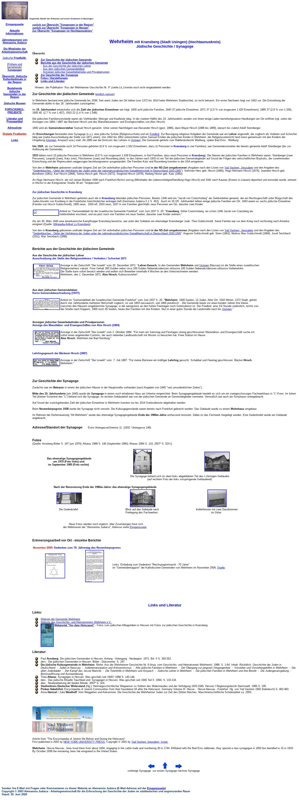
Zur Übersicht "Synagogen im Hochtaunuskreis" (62, 30)
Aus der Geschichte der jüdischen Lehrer (67, 65)
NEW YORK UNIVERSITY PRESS (84, 741)
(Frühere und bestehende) (14, 67)
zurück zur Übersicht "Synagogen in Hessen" (60, 27)
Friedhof (154, 134)
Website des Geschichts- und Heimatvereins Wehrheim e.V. (76, 622)
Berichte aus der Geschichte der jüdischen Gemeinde (74, 62)
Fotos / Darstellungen (54, 78)
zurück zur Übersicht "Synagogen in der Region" (63, 24)
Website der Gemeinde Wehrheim (60, 619)
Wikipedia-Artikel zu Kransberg (71, 224)
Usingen (51, 140)
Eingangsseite (138, 527)
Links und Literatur (53, 81)
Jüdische (14, 57)
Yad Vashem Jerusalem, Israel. (149, 741)
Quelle (221, 567)
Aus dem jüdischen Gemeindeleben (64, 68)
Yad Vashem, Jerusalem (238, 167)
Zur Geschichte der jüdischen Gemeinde (66, 59)
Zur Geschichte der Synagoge (59, 75)
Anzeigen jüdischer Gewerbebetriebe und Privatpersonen (76, 71)
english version (105, 94)
